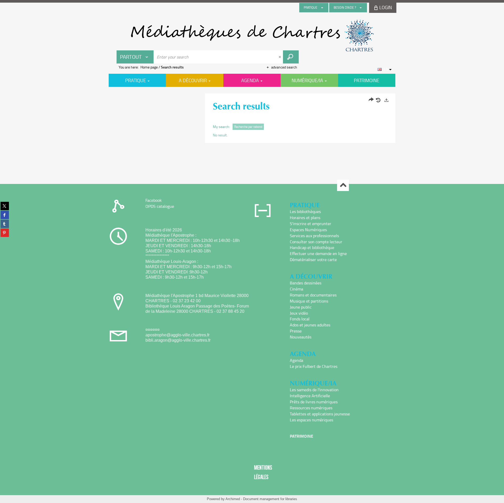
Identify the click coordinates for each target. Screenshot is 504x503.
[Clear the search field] (280, 56)
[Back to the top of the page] (343, 185)
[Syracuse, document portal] (252, 35)
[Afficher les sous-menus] (322, 7)
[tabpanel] (252, 119)
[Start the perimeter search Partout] (291, 56)
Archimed (232, 499)
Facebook (153, 200)
